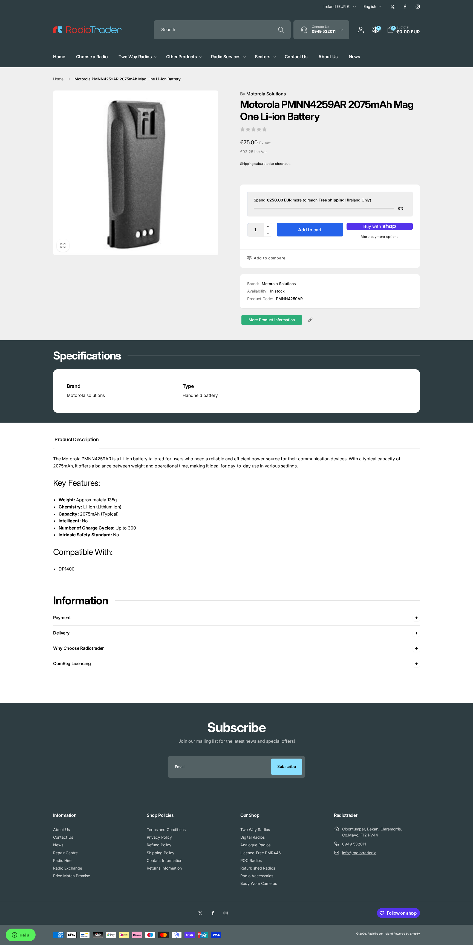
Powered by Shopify (407, 933)
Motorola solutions (86, 395)
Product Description (76, 439)
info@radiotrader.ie (359, 852)
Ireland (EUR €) (337, 6)
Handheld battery (200, 395)
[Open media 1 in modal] (135, 172)
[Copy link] (310, 320)
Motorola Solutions (263, 93)
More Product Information (272, 319)
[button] (403, 30)
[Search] (281, 29)
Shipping (246, 164)
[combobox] (222, 29)
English (370, 6)
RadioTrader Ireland (380, 933)
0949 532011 (354, 844)
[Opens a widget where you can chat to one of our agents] (20, 935)
